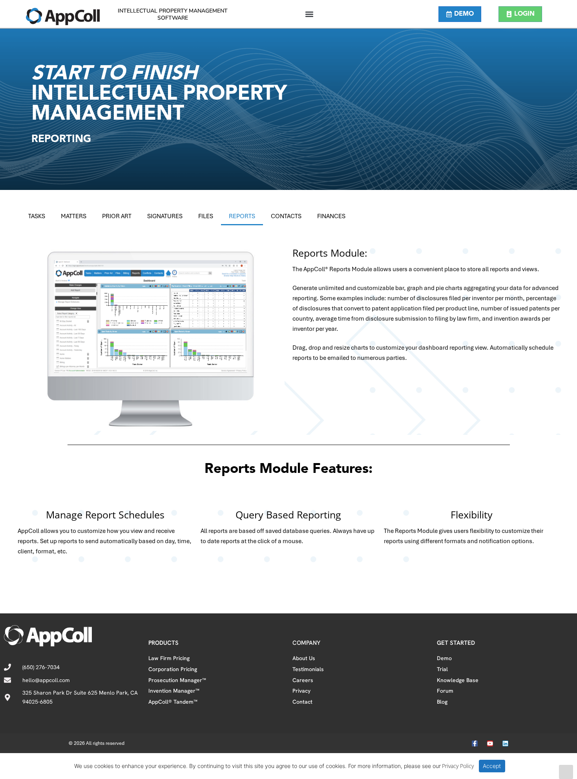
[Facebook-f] (475, 743)
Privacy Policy (458, 766)
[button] (309, 13)
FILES (205, 216)
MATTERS (73, 216)
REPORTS (242, 216)
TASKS (36, 216)
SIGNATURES (165, 216)
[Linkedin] (505, 743)
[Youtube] (490, 743)
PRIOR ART (116, 216)
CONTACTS (286, 216)
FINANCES (331, 216)
